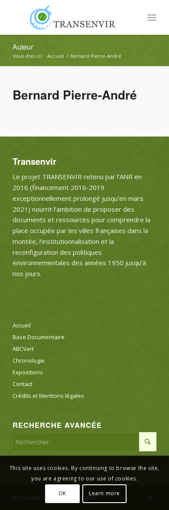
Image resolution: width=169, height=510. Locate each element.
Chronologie (29, 360)
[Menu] (151, 17)
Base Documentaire (39, 337)
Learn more (104, 493)
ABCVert (23, 349)
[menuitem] (151, 17)
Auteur (23, 47)
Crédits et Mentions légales (48, 396)
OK (62, 493)
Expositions (28, 372)
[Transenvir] (70, 17)
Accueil (22, 325)
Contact (22, 384)
